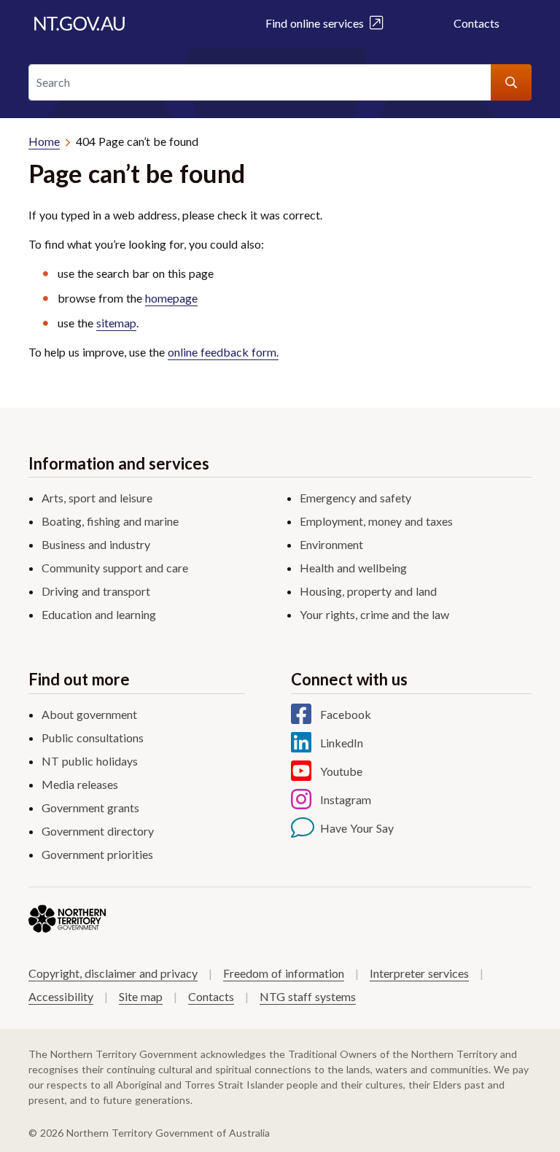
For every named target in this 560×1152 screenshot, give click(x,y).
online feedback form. (223, 352)
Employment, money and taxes (376, 521)
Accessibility (60, 996)
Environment (331, 544)
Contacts (476, 23)
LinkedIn (341, 743)
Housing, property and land (368, 591)
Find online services (317, 23)
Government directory (98, 831)
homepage (171, 298)
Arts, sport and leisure (97, 498)
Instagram (345, 799)
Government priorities (97, 854)
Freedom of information (283, 973)
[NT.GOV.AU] (79, 23)
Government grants (90, 807)
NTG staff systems (308, 996)
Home (44, 141)
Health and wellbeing (353, 568)
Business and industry (96, 544)
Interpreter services (419, 973)
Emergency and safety (355, 498)
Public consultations (93, 737)
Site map (141, 996)
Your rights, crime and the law (374, 614)
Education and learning (99, 614)
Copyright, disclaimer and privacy (113, 973)
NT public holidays (90, 761)
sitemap (116, 323)
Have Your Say (357, 828)
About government (89, 714)
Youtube (341, 771)
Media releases (80, 784)
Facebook (345, 714)
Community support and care (115, 568)
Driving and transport (96, 591)
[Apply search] (511, 82)
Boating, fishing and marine (110, 521)
